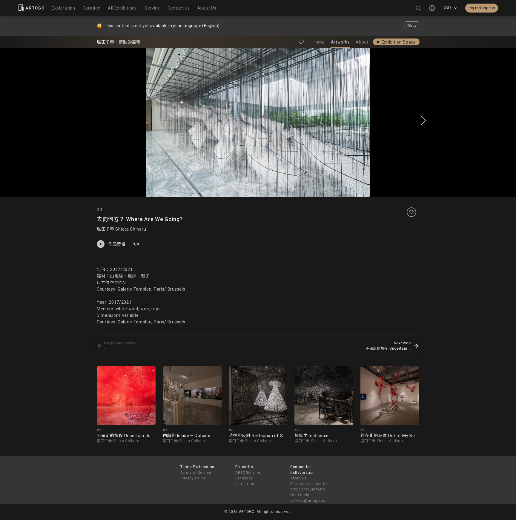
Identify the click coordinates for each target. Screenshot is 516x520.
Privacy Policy (193, 478)
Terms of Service (195, 472)
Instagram (244, 484)
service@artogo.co (307, 501)
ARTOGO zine (247, 472)
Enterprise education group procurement (309, 487)
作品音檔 (117, 244)
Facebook (244, 478)
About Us (298, 478)
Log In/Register (482, 8)
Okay (412, 26)
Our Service (301, 495)
